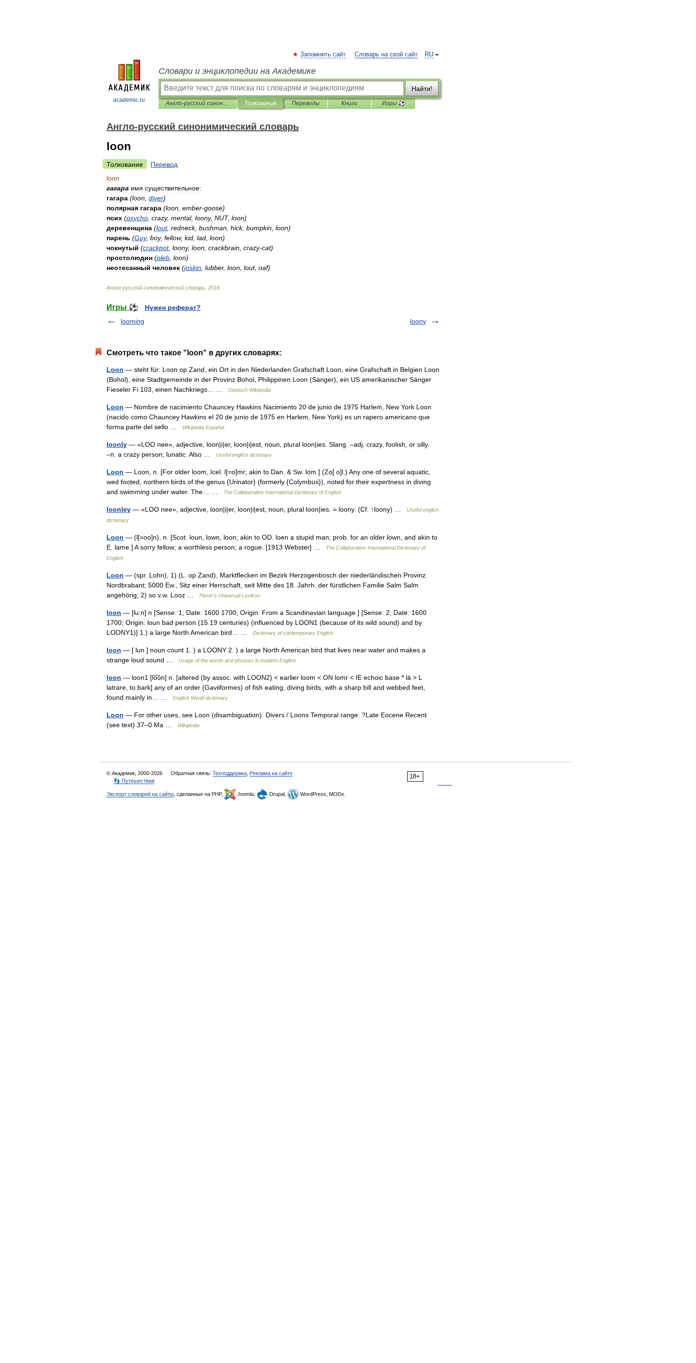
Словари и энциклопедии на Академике (237, 71)
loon (114, 612)
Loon (115, 369)
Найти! (421, 88)
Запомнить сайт (323, 54)
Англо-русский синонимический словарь (198, 103)
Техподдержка (230, 773)
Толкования (260, 103)
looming (132, 321)
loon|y (117, 444)
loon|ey (119, 509)
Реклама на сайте (271, 773)
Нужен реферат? (173, 307)
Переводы (306, 103)
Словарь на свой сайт (386, 54)
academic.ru (129, 100)
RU (429, 54)
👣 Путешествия (134, 781)
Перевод (164, 164)
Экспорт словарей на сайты (140, 794)
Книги (349, 103)
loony (418, 321)
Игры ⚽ (393, 103)
